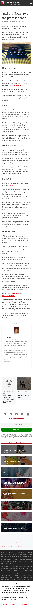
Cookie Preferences (9, 604)
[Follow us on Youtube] (22, 414)
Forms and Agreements (14, 437)
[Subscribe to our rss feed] (28, 414)
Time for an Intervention (10, 517)
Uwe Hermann (15, 293)
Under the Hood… (8, 506)
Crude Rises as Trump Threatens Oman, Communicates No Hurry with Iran (15, 483)
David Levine (7, 21)
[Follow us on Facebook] (4, 414)
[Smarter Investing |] (10, 2)
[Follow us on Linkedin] (16, 414)
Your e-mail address (5, 422)
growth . (11, 186)
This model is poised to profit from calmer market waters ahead (9, 398)
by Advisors (15, 4)
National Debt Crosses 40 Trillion (13, 450)
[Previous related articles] (14, 372)
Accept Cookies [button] (23, 604)
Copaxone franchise (14, 85)
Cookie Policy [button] (11, 599)
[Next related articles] (18, 372)
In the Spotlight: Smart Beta (11, 461)
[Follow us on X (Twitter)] (10, 414)
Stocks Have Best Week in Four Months (15, 528)
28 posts (7, 361)
